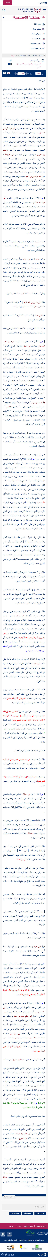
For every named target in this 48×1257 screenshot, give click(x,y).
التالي (6, 1197)
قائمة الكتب (36, 39)
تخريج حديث (15, 1213)
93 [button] (23, 74)
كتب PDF (37, 24)
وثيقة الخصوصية (41, 1226)
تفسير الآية (40, 1213)
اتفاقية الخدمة (28, 1226)
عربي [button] (42, 3)
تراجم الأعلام (36, 48)
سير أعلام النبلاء (32, 55)
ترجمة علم (27, 1213)
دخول (7, 2)
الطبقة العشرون (22, 55)
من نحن (11, 1226)
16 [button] (39, 73)
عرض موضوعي (36, 43)
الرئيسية (41, 55)
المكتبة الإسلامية (27, 17)
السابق (12, 1197)
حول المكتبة (36, 34)
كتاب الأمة (37, 29)
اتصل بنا (18, 1226)
